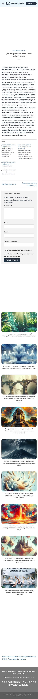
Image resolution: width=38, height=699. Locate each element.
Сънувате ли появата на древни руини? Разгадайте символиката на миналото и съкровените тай (19, 431)
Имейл (6, 232)
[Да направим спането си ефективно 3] (9, 168)
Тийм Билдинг (6, 656)
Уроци (23, 695)
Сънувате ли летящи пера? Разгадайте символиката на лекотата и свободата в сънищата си (19, 495)
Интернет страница (10, 241)
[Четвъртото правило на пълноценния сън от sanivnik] (26, 151)
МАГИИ (32, 694)
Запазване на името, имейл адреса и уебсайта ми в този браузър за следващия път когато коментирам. (18, 253)
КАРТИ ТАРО (16, 695)
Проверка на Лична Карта (17, 659)
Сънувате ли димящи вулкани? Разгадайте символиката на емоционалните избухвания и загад (19, 463)
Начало (5, 694)
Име (6, 223)
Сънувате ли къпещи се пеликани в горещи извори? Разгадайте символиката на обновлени (19, 592)
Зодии (21, 694)
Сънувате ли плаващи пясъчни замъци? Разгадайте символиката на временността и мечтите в (19, 560)
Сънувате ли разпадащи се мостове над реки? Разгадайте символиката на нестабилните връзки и (19, 398)
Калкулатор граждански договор (24, 656)
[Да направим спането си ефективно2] (9, 151)
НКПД (4, 659)
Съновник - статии (19, 50)
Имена (26, 694)
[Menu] (2, 3)
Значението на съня (8, 184)
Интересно (13, 694)
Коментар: (8, 206)
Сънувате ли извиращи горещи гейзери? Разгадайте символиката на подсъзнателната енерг (19, 528)
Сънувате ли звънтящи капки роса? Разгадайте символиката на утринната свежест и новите (19, 336)
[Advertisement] (19, 27)
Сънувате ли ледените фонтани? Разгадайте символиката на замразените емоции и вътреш (19, 367)
